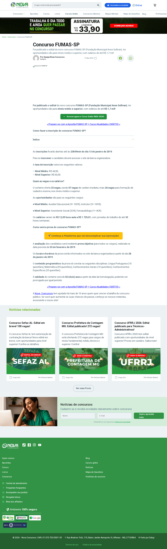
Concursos (18, 14)
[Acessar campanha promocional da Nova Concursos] (83, 25)
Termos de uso (71, 545)
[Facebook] (29, 445)
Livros (57, 14)
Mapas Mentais (111, 14)
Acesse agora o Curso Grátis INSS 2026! (85, 116)
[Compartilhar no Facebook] (120, 58)
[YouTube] (39, 445)
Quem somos (8, 458)
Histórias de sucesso (95, 476)
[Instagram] (34, 445)
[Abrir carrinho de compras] (155, 5)
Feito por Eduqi (147, 537)
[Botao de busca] (98, 5)
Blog (88, 458)
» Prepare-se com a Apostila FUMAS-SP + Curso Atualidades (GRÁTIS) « (83, 124)
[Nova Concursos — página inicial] (19, 5)
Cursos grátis (92, 463)
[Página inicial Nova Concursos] (10, 446)
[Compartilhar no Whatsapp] (130, 58)
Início (4, 37)
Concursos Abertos (91, 14)
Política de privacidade (122, 422)
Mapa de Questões (132, 14)
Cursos (46, 14)
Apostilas (34, 14)
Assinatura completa (119, 5)
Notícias (89, 467)
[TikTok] (24, 445)
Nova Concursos (44, 293)
